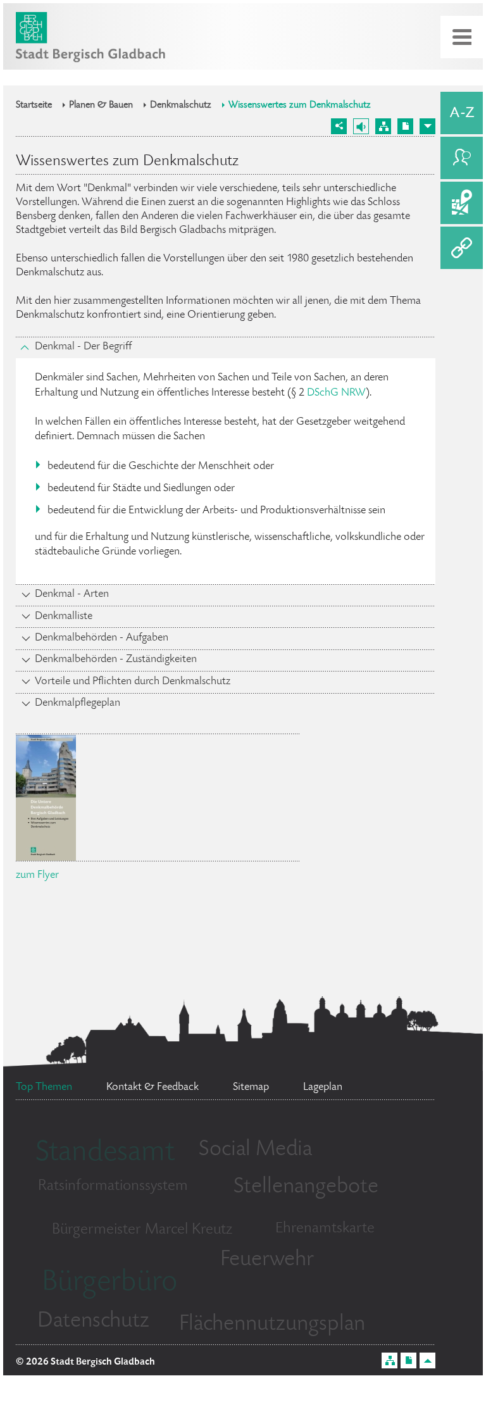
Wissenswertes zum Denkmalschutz (299, 106)
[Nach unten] (427, 126)
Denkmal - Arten (72, 594)
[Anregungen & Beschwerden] (461, 158)
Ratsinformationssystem (113, 1186)
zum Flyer (37, 875)
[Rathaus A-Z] (461, 113)
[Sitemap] (383, 126)
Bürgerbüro (109, 1283)
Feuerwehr (267, 1260)
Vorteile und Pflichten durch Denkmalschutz (132, 681)
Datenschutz (93, 1321)
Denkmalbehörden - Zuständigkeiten (116, 659)
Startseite (34, 106)
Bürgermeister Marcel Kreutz (142, 1230)
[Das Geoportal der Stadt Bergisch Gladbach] (461, 203)
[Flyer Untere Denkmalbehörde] (46, 854)
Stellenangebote (306, 1187)
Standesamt (105, 1154)
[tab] (225, 347)
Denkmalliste (63, 616)
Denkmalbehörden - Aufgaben (101, 638)
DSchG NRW (336, 393)
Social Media (255, 1150)
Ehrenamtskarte (325, 1229)
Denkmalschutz (180, 106)
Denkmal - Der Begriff (83, 347)
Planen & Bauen (101, 106)
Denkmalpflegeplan (77, 703)
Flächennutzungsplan (272, 1324)
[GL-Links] (461, 248)
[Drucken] (405, 126)
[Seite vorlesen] (361, 126)
